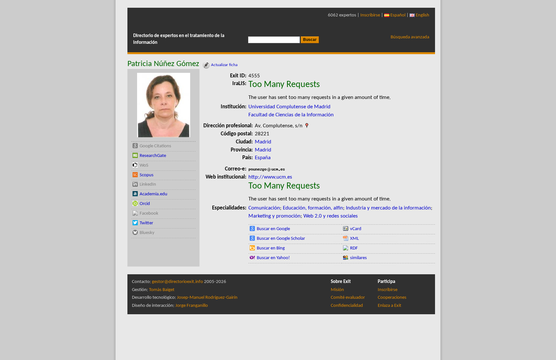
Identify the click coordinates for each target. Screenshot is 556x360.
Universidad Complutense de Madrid (289, 107)
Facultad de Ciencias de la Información (291, 115)
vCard (355, 229)
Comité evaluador (348, 297)
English (422, 15)
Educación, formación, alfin (313, 208)
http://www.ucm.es (270, 177)
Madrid (263, 142)
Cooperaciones (392, 297)
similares (358, 258)
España (263, 158)
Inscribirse (370, 15)
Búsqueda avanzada (410, 37)
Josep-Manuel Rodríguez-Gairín (207, 297)
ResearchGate (153, 155)
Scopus (146, 175)
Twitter (146, 223)
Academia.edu (153, 194)
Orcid (145, 203)
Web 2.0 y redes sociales (330, 216)
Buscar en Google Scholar (281, 238)
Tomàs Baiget (161, 289)
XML (354, 238)
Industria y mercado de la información (388, 208)
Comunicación (264, 208)
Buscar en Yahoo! (273, 258)
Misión (337, 289)
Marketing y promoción (274, 216)
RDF (354, 248)
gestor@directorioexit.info (177, 281)
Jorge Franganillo (191, 305)
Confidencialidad (347, 305)
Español (397, 15)
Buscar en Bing (271, 248)
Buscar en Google (273, 229)
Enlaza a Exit (389, 305)
